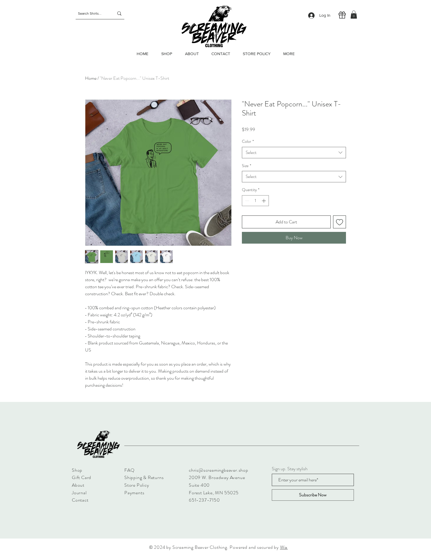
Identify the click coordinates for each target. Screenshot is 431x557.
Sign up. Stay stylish (290, 468)
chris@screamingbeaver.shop (218, 470)
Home (90, 78)
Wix (284, 547)
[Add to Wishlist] (339, 221)
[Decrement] (246, 201)
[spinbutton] (255, 201)
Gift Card (81, 477)
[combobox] (294, 152)
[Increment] (264, 201)
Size (246, 166)
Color (248, 141)
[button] (353, 14)
